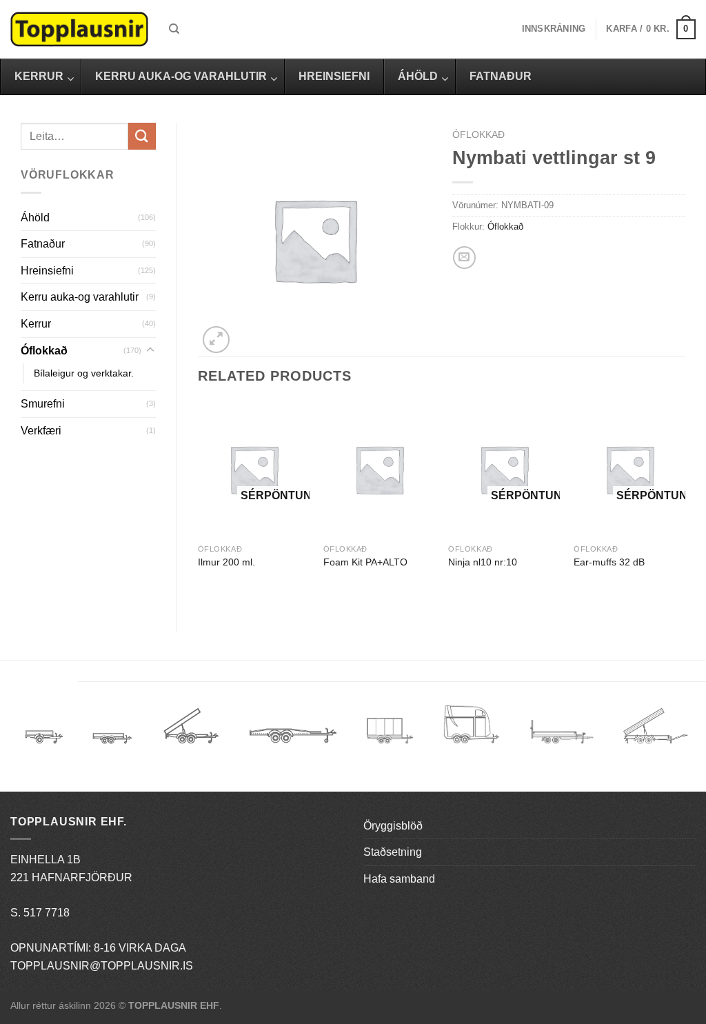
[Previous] (198, 505)
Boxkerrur (390, 730)
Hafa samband (399, 879)
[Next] (684, 505)
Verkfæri (41, 430)
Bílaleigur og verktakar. (84, 373)
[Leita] (174, 29)
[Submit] (142, 136)
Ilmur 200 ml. (226, 562)
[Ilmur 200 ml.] (254, 469)
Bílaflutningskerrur (292, 730)
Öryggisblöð (393, 826)
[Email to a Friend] (464, 257)
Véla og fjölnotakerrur (562, 739)
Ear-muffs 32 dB (609, 562)
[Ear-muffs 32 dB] (629, 469)
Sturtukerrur (190, 730)
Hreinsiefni (47, 271)
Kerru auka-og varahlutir (80, 297)
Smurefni (43, 404)
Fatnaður (43, 244)
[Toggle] (150, 350)
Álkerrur (44, 730)
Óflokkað (44, 351)
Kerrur (36, 324)
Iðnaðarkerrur (655, 730)
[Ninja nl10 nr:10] (504, 469)
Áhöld (35, 217)
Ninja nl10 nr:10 (482, 562)
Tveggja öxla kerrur (112, 748)
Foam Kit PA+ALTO (365, 562)
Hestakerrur (471, 730)
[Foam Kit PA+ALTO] (379, 469)
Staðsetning (392, 852)
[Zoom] (216, 339)
